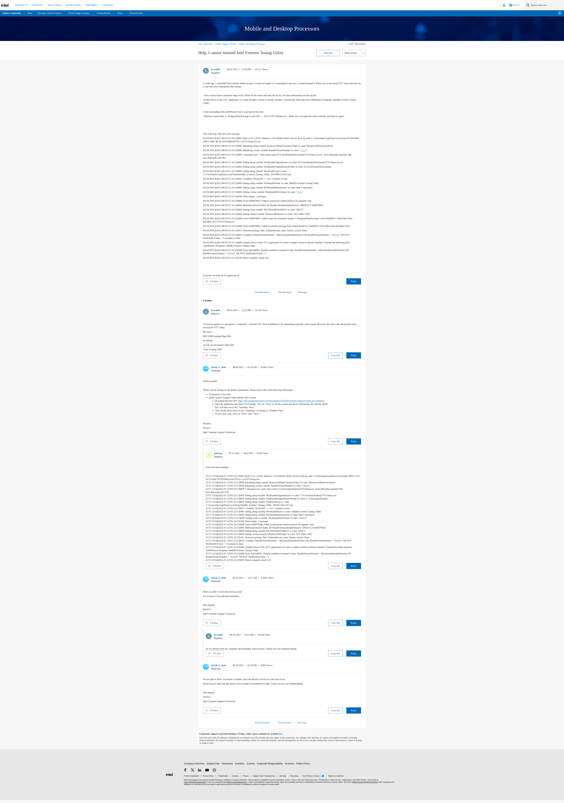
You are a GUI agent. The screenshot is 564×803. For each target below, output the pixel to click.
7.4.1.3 (315, 150)
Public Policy (303, 766)
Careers (251, 766)
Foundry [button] (104, 5)
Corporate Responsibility (270, 766)
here (283, 737)
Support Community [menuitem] (12, 13)
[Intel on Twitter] (192, 773)
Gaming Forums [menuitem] (108, 13)
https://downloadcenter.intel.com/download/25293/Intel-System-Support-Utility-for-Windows (290, 404)
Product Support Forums (228, 43)
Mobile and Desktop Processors (257, 43)
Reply (354, 284)
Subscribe (328, 52)
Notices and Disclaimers (236, 785)
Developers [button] (71, 5)
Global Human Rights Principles (364, 785)
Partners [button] (88, 5)
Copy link (335, 358)
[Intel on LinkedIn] (199, 773)
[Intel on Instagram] (214, 773)
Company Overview (194, 766)
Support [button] (37, 5)
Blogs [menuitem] (126, 13)
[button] (359, 70)
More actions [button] (351, 52)
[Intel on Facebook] (185, 773)
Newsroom (228, 766)
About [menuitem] (30, 13)
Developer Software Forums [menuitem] (51, 13)
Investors (240, 766)
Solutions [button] (53, 5)
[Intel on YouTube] (207, 773)
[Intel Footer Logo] (169, 777)
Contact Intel (213, 766)
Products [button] (21, 5)
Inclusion (290, 766)
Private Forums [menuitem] (143, 13)
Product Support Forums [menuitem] (83, 13)
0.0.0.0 (350, 238)
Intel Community (206, 43)
